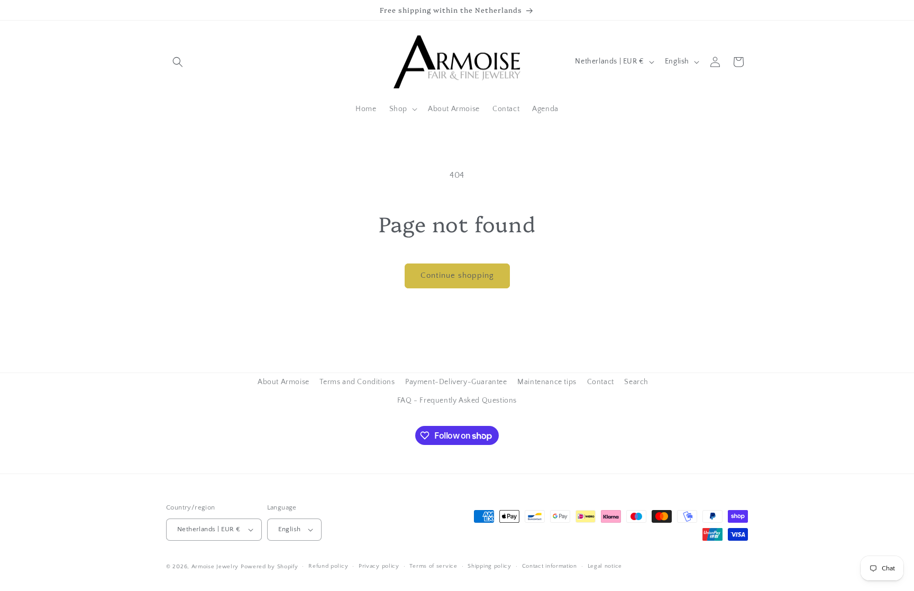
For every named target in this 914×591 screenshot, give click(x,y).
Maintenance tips (547, 382)
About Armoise (283, 382)
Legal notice (605, 566)
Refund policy (328, 566)
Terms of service (433, 566)
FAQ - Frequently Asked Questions (457, 400)
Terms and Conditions (357, 382)
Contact (600, 382)
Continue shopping (457, 275)
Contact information (549, 566)
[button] (177, 62)
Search (636, 382)
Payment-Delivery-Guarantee (456, 382)
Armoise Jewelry (215, 566)
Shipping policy (489, 566)
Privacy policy (379, 566)
